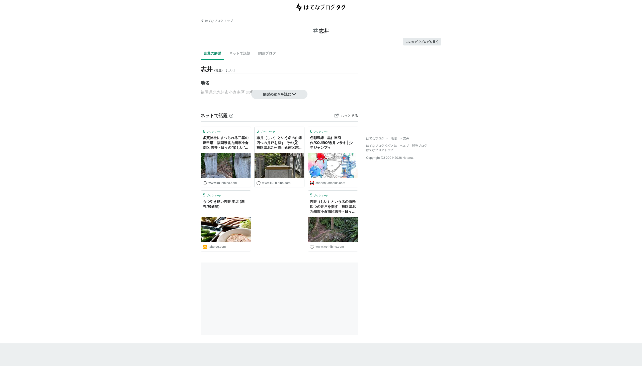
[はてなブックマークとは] (231, 115)
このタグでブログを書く (422, 41)
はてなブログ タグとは (381, 145)
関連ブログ (267, 53)
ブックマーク (212, 131)
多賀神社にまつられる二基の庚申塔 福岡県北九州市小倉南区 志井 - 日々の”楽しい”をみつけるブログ (226, 142)
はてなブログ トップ (219, 21)
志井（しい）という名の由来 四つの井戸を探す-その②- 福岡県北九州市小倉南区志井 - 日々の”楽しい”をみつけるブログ (279, 142)
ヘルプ (404, 145)
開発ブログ (419, 145)
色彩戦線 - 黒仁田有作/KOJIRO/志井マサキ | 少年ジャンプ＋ (331, 142)
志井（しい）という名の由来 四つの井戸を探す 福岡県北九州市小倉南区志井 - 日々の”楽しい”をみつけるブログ (333, 206)
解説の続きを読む (277, 94)
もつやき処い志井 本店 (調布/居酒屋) (224, 203)
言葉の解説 (212, 53)
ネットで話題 (239, 53)
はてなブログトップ (379, 150)
